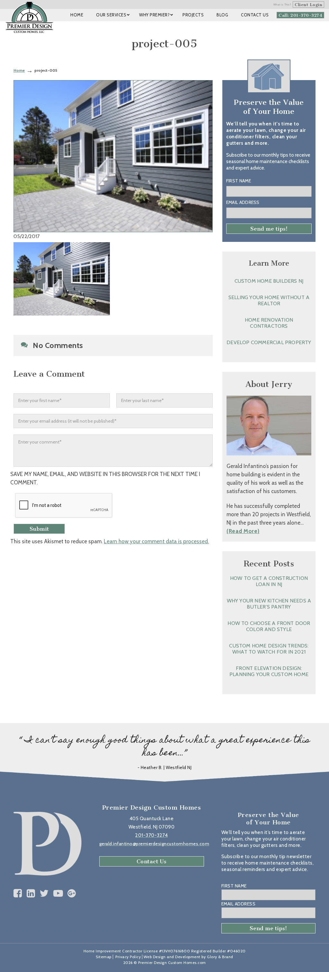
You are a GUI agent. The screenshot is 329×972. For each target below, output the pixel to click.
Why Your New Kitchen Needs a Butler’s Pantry (269, 604)
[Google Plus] (71, 893)
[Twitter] (44, 893)
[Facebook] (17, 893)
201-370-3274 (151, 835)
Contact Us (152, 861)
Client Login (308, 4)
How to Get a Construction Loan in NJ (269, 581)
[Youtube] (58, 893)
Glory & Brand (220, 956)
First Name (238, 181)
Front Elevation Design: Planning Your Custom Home (268, 671)
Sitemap (103, 956)
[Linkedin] (31, 893)
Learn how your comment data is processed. (156, 541)
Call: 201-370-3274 (300, 15)
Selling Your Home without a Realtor (268, 300)
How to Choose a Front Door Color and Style (268, 626)
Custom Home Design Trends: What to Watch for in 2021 (268, 649)
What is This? (282, 4)
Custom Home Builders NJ (269, 281)
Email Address (243, 202)
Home (19, 70)
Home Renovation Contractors (269, 323)
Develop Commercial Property (269, 342)
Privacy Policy (128, 956)
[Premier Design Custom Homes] (29, 17)
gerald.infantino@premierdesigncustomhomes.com (154, 844)
